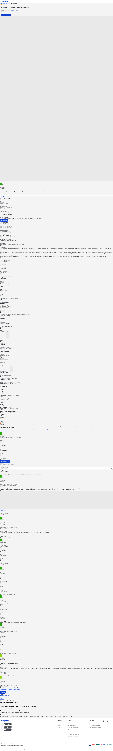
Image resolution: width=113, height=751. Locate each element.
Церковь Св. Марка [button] (4, 235)
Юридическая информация (73, 729)
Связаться (6, 695)
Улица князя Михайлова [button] (5, 229)
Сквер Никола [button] (3, 230)
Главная (1, 696)
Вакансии (59, 725)
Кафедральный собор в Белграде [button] (7, 236)
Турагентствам (92, 723)
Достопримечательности (5, 239)
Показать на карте (14, 10)
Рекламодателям (93, 729)
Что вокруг (2, 225)
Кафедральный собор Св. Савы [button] (6, 240)
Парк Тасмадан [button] (3, 238)
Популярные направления (73, 727)
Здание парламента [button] (4, 234)
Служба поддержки (71, 723)
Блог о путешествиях (72, 725)
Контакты (59, 723)
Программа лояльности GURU (73, 734)
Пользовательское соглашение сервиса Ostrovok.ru (78, 732)
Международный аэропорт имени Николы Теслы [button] (10, 244)
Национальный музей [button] (4, 226)
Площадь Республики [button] (4, 227)
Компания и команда (62, 722)
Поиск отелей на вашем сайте (95, 727)
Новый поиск (14, 3)
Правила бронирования (72, 730)
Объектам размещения (94, 722)
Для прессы (60, 727)
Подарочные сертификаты (73, 736)
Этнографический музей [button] (5, 232)
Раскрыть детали (3, 480)
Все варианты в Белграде (5, 3)
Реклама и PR (92, 730)
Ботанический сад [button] (4, 231)
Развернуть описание (5, 260)
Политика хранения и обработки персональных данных (12, 749)
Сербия (1, 698)
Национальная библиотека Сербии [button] (7, 241)
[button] (56, 28)
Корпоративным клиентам (95, 725)
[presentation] (56, 468)
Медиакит (2, 695)
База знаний (70, 722)
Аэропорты (2, 243)
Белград (2, 699)
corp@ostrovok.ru (50, 429)
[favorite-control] (0, 15)
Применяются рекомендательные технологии (33, 749)
